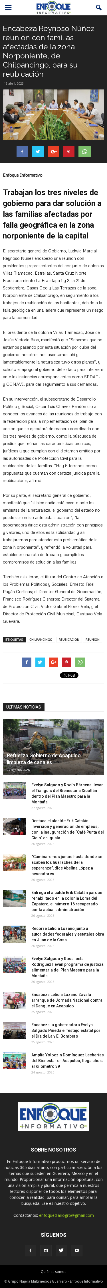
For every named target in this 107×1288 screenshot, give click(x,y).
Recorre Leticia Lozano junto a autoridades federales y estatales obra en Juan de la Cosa (67, 934)
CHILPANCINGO (41, 639)
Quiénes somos (53, 1271)
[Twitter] (61, 1250)
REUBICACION (69, 639)
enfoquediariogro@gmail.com (66, 1215)
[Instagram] (46, 1250)
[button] (99, 7)
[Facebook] (30, 1250)
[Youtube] (76, 1250)
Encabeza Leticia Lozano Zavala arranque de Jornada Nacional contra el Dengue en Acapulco (66, 1000)
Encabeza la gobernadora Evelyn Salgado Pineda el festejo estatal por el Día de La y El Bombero (65, 1030)
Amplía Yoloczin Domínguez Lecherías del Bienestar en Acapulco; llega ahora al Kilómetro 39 (67, 1061)
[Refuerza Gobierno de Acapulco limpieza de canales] (53, 747)
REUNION (93, 639)
